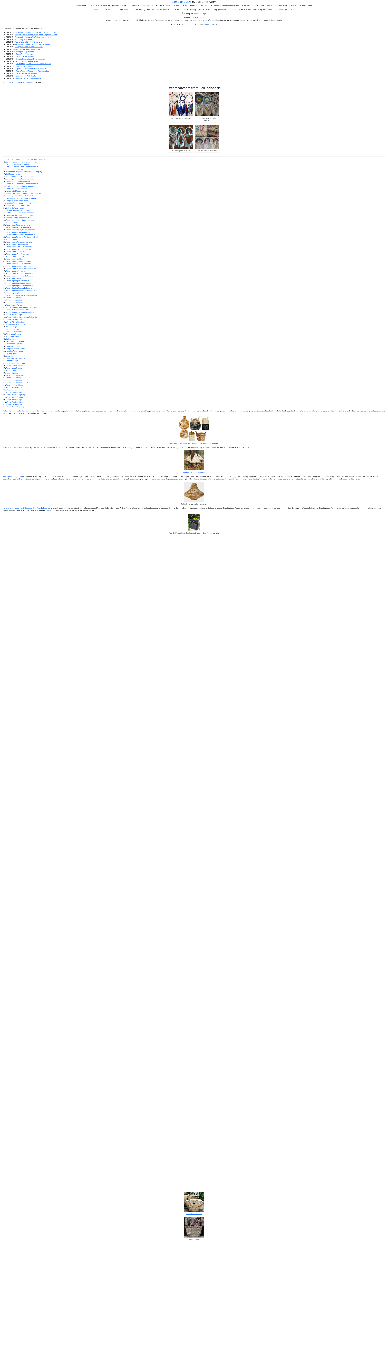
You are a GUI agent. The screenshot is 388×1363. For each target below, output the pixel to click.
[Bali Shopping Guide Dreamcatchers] (207, 137)
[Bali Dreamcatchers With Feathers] (207, 104)
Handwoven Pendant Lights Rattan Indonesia (23, 193)
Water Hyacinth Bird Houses (13, 447)
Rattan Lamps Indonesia (15, 256)
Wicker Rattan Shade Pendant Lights (20, 312)
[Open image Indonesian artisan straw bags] (194, 1227)
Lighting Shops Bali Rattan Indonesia (20, 213)
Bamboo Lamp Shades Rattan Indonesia (21, 162)
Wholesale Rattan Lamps (15, 324)
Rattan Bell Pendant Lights (16, 363)
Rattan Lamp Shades (14, 239)
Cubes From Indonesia (24, 54)
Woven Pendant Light (14, 315)
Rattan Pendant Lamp (14, 375)
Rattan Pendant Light (14, 378)
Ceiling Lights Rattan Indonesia (18, 181)
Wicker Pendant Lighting (15, 395)
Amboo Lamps (11, 327)
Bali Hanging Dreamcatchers (181, 151)
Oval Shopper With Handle (26, 76)
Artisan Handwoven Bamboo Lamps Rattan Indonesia (26, 159)
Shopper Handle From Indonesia (28, 78)
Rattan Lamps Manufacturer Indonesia (21, 268)
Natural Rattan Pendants (15, 358)
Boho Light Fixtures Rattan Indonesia (20, 179)
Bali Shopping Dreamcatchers (207, 151)
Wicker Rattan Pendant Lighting (18, 310)
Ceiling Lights (11, 339)
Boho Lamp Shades (13, 334)
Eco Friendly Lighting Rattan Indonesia (20, 186)
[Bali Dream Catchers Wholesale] (181, 104)
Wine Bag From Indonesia (25, 66)
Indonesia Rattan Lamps (15, 208)
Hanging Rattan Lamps (15, 351)
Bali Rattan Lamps (13, 174)
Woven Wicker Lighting (15, 322)
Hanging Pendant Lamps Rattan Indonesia (22, 198)
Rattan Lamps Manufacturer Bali (18, 266)
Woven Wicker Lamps (14, 319)
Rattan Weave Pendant (14, 305)
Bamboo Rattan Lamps (14, 169)
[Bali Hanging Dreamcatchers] (181, 137)
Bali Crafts (297, 5)
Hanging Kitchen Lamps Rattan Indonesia (22, 196)
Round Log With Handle (24, 39)
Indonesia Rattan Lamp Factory (18, 205)
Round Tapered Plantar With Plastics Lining (32, 71)
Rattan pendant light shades (14, 476)
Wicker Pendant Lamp (14, 392)
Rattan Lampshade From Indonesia (19, 276)
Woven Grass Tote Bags (194, 1214)
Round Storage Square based (27, 61)
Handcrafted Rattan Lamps (16, 191)
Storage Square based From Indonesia (30, 59)
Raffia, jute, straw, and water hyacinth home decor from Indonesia (28, 411)
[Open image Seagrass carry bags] (194, 1202)
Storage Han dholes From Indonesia (29, 47)
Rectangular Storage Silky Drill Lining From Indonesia (35, 32)
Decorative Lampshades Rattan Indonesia (22, 184)
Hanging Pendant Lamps (15, 349)
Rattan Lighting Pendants (15, 293)
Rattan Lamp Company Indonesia (18, 225)
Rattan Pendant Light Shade (16, 298)
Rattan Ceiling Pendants (15, 222)
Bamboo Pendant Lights (15, 329)
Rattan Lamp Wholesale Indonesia (19, 242)
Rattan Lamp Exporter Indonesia (18, 227)
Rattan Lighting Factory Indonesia (19, 288)
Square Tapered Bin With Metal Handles (31, 69)
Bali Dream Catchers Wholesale (180, 118)
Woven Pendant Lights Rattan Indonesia (21, 317)
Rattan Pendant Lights (14, 302)
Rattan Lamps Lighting (14, 259)
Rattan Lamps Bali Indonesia (17, 244)
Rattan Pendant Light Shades (17, 300)
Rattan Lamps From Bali (15, 252)
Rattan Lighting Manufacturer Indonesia (21, 290)
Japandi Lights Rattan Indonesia (18, 210)
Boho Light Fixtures (13, 336)
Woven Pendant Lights (14, 402)
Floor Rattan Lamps (13, 346)
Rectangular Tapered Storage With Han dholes (32, 44)
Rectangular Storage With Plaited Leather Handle (33, 37)
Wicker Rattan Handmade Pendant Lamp (21, 307)
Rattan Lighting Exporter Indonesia (19, 285)
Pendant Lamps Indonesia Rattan (18, 218)
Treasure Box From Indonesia (27, 73)
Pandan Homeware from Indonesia (20, 82)
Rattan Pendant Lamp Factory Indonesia (21, 295)
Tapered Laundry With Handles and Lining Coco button (36, 35)
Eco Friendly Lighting (14, 344)
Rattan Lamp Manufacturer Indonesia (20, 235)
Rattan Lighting (12, 373)
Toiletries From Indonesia (25, 56)
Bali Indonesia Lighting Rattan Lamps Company (24, 171)
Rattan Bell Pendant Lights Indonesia (20, 220)
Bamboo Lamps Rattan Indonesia (18, 164)
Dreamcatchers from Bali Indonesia (194, 88)
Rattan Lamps (11, 370)
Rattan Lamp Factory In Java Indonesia (20, 230)
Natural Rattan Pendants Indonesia (19, 215)
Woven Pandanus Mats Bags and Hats (279, 9)
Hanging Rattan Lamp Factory (17, 201)
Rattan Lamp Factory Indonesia (18, 232)
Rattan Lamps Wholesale (15, 271)
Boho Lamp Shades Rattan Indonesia (20, 176)
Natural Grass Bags (194, 1239)
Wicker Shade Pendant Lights (17, 397)
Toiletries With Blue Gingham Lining (28, 49)
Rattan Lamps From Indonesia (17, 254)
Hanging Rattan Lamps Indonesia (19, 203)
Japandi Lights (11, 353)
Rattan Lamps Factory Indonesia (18, 249)
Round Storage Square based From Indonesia (33, 64)
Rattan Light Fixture (13, 278)
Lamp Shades (11, 356)
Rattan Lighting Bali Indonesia (17, 281)
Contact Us (209, 24)
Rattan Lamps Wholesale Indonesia (19, 273)
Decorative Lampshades (15, 341)
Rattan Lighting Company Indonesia (19, 283)
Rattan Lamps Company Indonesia (19, 247)
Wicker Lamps (11, 390)
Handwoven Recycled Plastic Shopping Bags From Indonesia (26, 508)
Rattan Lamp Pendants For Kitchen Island (22, 237)
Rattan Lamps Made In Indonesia (18, 264)
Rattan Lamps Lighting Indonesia (18, 261)
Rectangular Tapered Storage (26, 52)
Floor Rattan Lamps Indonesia (17, 188)
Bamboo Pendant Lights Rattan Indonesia (22, 167)
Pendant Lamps (12, 361)
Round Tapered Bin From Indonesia (28, 42)
